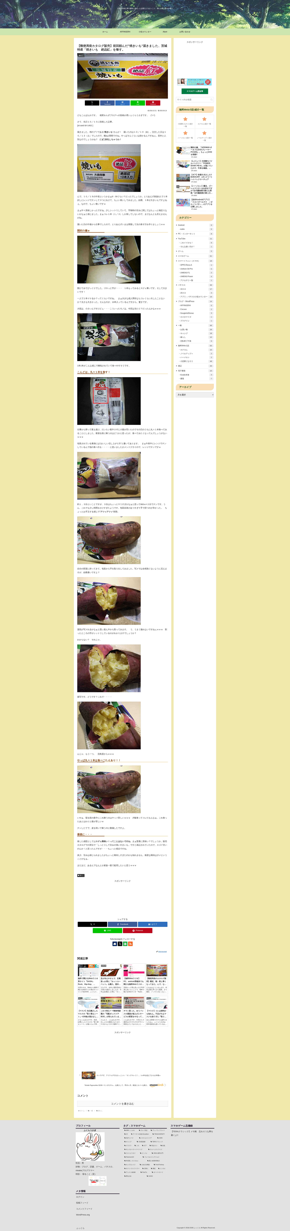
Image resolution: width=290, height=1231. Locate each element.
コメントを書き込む (122, 1103)
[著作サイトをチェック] (114, 944)
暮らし (82, 875)
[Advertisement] (122, 899)
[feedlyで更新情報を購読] (125, 944)
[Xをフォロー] (120, 944)
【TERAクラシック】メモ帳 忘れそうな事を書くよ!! (192, 1133)
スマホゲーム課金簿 (195, 91)
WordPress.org (83, 1215)
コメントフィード (84, 1209)
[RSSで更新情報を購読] (130, 944)
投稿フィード (82, 1203)
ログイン (80, 1197)
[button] (212, 99)
